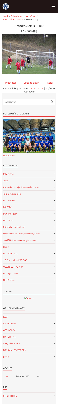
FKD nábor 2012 (10, 253)
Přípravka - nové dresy (14, 227)
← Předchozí (9, 82)
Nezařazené (31, 16)
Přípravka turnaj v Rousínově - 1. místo (21, 187)
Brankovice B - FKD (12, 19)
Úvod (5, 16)
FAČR (5, 316)
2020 (5, 180)
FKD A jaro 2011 (10, 273)
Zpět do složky (31, 82)
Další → (51, 82)
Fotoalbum (16, 16)
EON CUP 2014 (10, 213)
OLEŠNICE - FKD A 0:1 (13, 266)
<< (7, 376)
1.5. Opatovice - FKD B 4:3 (15, 260)
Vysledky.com (9, 323)
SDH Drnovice (9, 336)
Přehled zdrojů (10, 395)
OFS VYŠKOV (9, 330)
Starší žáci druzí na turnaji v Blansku (20, 240)
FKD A (6, 246)
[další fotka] (50, 54)
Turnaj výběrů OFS (12, 193)
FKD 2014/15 (9, 200)
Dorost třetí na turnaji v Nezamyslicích (21, 233)
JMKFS (6, 356)
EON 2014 (8, 220)
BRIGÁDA (7, 207)
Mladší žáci (8, 173)
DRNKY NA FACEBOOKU (14, 350)
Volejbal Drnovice (11, 343)
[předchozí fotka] (7, 54)
